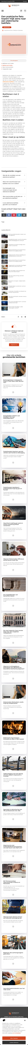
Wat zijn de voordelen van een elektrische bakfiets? (14, 176)
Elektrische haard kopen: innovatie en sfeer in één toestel (13, 738)
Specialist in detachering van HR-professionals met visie (12, 810)
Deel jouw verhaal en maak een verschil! (14, 331)
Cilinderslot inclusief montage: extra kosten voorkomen (16, 245)
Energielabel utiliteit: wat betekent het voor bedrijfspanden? (11, 417)
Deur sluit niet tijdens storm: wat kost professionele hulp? (17, 302)
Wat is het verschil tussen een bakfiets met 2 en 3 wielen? (14, 182)
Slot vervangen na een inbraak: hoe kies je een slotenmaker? (16, 271)
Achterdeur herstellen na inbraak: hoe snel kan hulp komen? (17, 292)
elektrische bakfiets (8, 81)
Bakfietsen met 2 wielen (8, 63)
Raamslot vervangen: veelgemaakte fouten (16, 281)
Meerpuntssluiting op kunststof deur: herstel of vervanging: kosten (17, 250)
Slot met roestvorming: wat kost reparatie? (16, 276)
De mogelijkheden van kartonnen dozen (10, 595)
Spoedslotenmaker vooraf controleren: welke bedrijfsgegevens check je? (17, 240)
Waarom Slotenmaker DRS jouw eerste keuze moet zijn (13, 559)
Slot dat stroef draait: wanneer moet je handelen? (17, 297)
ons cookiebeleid (17, 1033)
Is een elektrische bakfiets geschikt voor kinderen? (14, 203)
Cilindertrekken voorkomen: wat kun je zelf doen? (17, 286)
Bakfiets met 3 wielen (7, 65)
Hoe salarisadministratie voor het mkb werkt (14, 989)
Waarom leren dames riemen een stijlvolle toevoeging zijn (12, 917)
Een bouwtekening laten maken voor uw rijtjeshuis (17, 235)
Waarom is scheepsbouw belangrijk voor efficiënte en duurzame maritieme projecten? (13, 668)
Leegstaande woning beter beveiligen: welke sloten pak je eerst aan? (17, 266)
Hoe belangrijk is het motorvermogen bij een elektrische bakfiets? (14, 189)
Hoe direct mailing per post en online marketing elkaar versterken (13, 524)
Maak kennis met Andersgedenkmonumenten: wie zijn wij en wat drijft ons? (12, 847)
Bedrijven (7, 27)
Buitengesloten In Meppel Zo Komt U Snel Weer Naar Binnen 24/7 (13, 381)
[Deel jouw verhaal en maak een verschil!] (14, 326)
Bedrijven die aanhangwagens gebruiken (13, 953)
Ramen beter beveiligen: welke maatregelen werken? (15, 307)
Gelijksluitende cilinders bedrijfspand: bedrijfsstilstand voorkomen (17, 255)
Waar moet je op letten (7, 67)
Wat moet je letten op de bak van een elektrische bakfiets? (14, 197)
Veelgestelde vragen (7, 69)
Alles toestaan (14, 1038)
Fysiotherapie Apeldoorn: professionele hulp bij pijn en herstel (12, 489)
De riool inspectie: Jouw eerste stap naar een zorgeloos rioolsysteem (13, 632)
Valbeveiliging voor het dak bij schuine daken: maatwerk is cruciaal (13, 775)
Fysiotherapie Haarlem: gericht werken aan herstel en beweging (14, 452)
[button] (25, 1020)
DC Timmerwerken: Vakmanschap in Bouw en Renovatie (11, 882)
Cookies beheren (14, 1042)
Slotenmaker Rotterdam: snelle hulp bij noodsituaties (13, 702)
